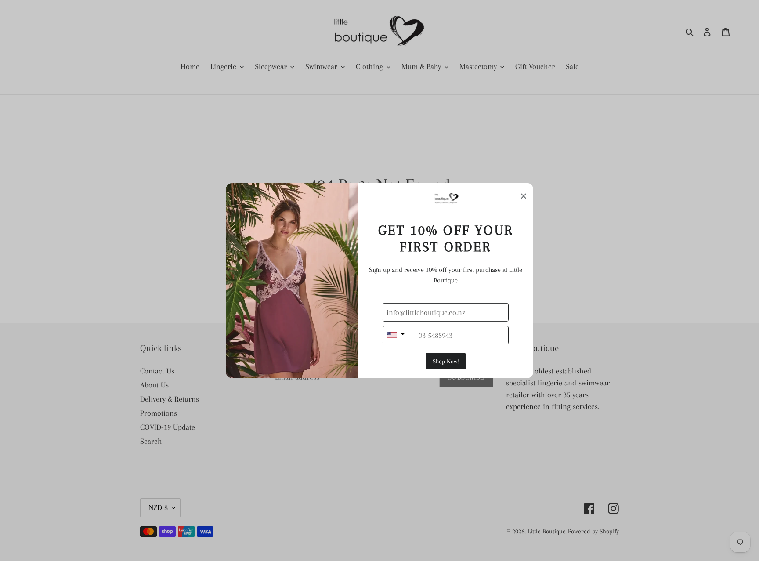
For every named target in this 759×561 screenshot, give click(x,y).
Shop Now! (446, 361)
